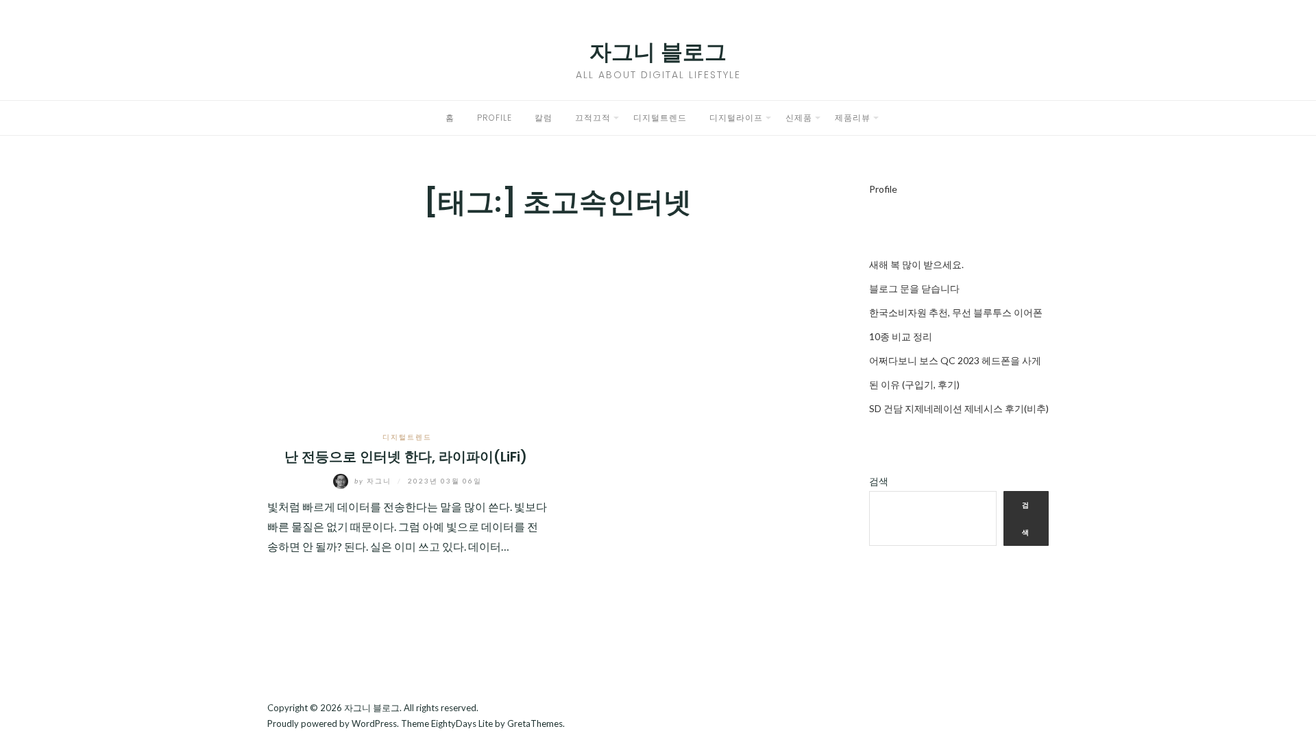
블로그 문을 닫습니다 (914, 288)
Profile (494, 117)
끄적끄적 (593, 117)
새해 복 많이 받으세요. (916, 264)
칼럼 (543, 117)
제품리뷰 (852, 117)
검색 (878, 481)
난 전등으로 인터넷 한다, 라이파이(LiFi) (407, 456)
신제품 (798, 117)
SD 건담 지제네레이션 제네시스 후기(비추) (959, 408)
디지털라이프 (736, 117)
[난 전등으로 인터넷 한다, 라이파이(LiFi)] (407, 324)
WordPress (374, 723)
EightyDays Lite (462, 723)
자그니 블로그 (658, 51)
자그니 (374, 481)
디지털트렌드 (660, 117)
